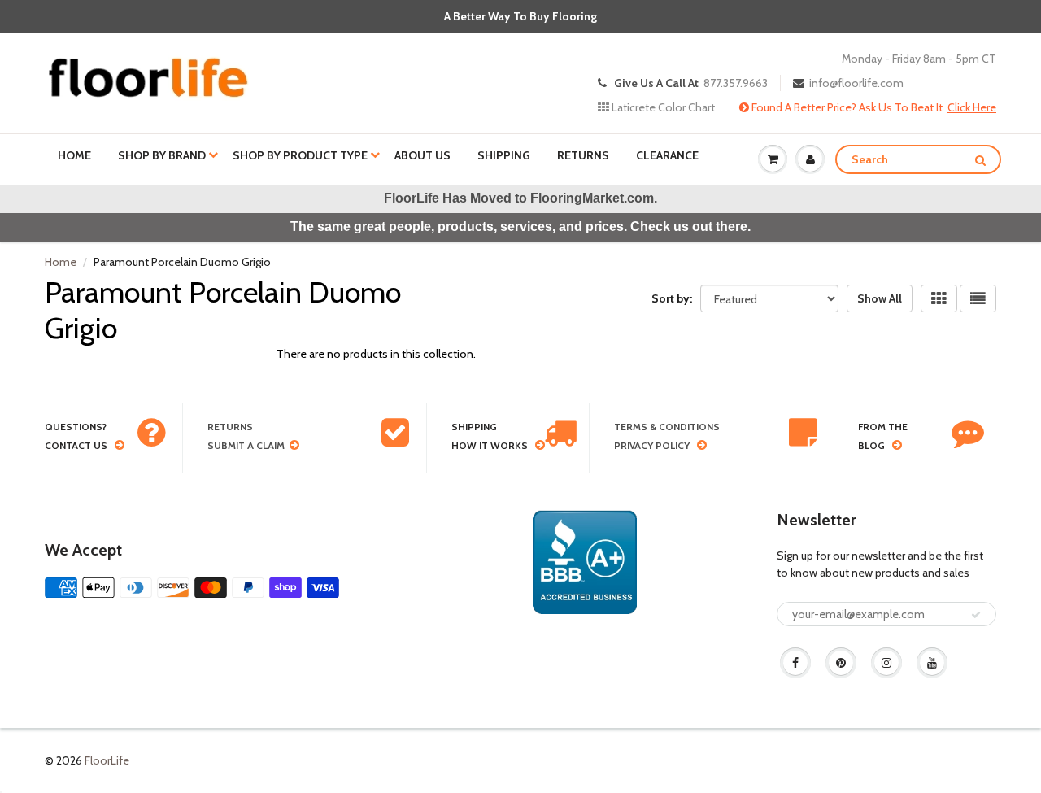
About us (422, 155)
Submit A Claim (246, 445)
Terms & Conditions (667, 426)
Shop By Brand (162, 155)
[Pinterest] (841, 663)
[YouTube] (932, 663)
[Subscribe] (976, 615)
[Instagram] (886, 663)
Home (74, 155)
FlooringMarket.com (592, 198)
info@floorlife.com (856, 83)
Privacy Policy (652, 445)
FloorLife (107, 760)
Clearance (667, 155)
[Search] (980, 160)
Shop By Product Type (300, 155)
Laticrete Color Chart (662, 107)
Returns (583, 155)
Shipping (503, 155)
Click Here (971, 107)
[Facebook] (795, 663)
